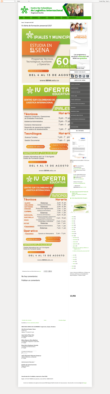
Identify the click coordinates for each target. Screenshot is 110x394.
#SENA (74, 176)
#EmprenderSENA (77, 168)
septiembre (75, 243)
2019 (73, 231)
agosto (74, 245)
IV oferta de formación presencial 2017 (81, 251)
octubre (74, 241)
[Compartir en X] (48, 271)
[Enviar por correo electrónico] (44, 271)
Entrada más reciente (26, 320)
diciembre (75, 237)
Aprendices (35, 17)
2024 (73, 221)
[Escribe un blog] (46, 271)
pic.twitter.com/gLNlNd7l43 (79, 183)
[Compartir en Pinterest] (51, 271)
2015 (73, 268)
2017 (73, 235)
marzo (74, 263)
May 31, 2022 (83, 187)
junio (74, 257)
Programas (43, 17)
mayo (74, 259)
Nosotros (27, 17)
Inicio (21, 17)
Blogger (85, 382)
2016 (73, 266)
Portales (65, 17)
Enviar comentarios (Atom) (33, 322)
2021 (73, 227)
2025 (73, 218)
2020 (73, 229)
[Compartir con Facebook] (49, 271)
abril (74, 261)
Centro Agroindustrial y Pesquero (79, 198)
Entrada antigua (62, 320)
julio (74, 255)
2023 (73, 223)
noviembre (75, 239)
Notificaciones (72, 17)
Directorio (50, 17)
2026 (73, 216)
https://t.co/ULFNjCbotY (78, 179)
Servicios (58, 17)
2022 (73, 225)
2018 (73, 233)
